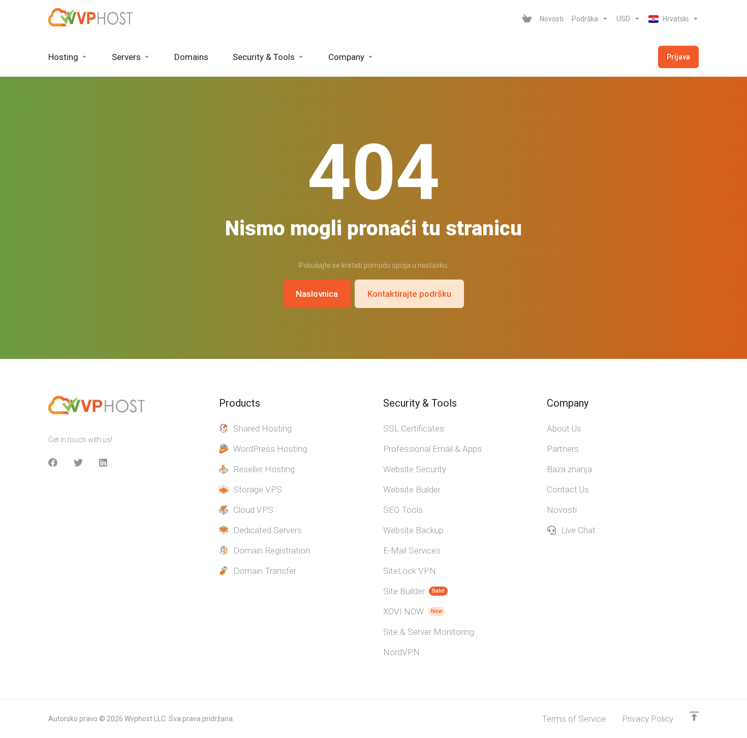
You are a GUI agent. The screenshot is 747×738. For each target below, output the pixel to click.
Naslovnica (317, 294)
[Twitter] (78, 462)
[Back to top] (694, 716)
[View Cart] (527, 19)
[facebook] (53, 462)
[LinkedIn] (103, 462)
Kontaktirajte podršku (409, 294)
